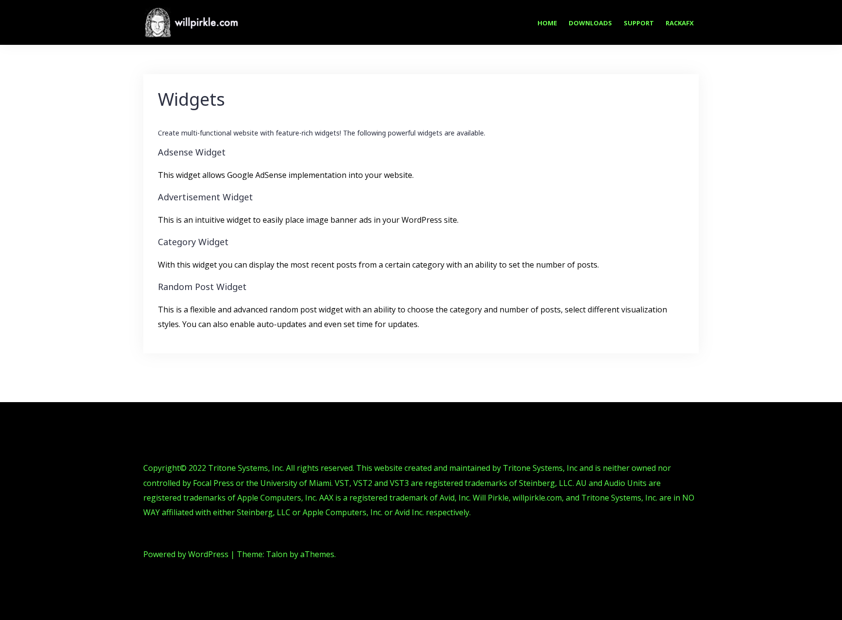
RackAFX (680, 23)
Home (547, 23)
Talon (276, 554)
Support (639, 23)
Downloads (590, 23)
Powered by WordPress (186, 554)
